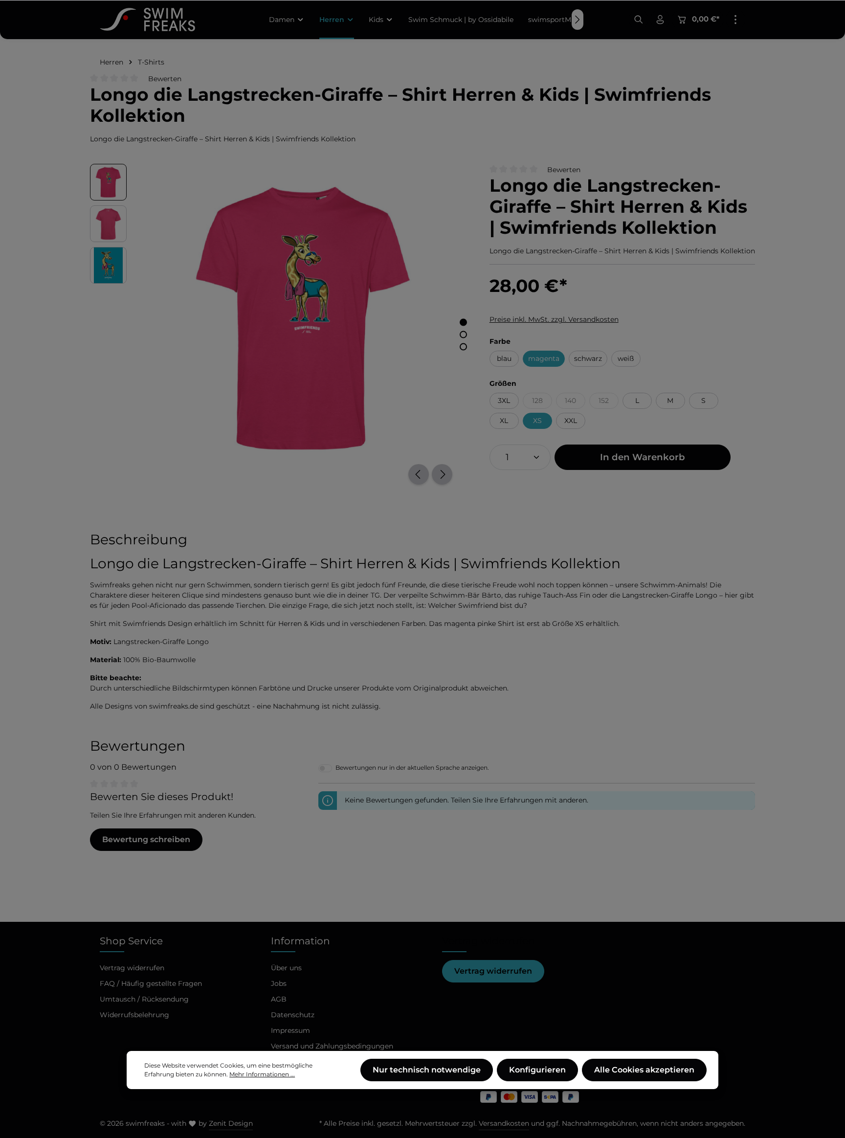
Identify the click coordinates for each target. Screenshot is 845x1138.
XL (504, 420)
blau (504, 358)
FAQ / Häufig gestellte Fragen (151, 983)
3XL (504, 400)
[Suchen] (638, 19)
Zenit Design (231, 1123)
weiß (626, 358)
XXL (570, 420)
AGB (279, 999)
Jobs (279, 983)
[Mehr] (735, 19)
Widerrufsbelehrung (134, 1014)
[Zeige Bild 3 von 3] (463, 346)
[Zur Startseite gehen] (147, 19)
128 (542, 402)
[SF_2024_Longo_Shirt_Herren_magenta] (303, 318)
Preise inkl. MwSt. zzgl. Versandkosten (554, 319)
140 (575, 402)
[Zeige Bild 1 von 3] (463, 322)
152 (609, 402)
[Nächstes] (442, 474)
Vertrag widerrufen (493, 971)
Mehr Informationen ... (262, 1074)
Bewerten (164, 78)
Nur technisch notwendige (427, 1069)
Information (300, 941)
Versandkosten (504, 1123)
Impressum (290, 1030)
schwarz (588, 358)
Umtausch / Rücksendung (144, 999)
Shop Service (131, 941)
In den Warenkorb (642, 457)
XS (537, 420)
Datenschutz (292, 1014)
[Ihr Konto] (660, 19)
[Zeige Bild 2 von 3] (463, 334)
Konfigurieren (537, 1069)
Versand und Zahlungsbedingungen (332, 1046)
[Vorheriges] (418, 474)
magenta (543, 358)
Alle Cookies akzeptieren (644, 1069)
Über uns (286, 967)
